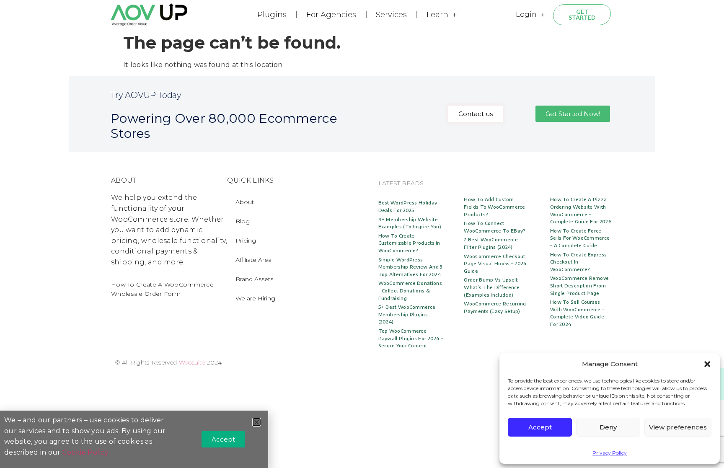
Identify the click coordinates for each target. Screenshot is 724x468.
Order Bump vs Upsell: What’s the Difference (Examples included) (492, 287)
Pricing (245, 240)
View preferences (678, 427)
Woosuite (192, 362)
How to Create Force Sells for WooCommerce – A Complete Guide (580, 238)
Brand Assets (254, 279)
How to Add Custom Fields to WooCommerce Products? (494, 207)
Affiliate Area (253, 260)
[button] (707, 364)
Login (526, 14)
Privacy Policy (609, 453)
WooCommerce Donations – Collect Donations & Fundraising (410, 290)
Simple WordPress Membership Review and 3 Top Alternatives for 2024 (410, 267)
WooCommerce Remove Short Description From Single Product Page (579, 285)
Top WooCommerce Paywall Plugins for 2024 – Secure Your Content (410, 338)
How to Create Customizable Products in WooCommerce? (409, 243)
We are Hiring (255, 298)
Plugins (272, 14)
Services (391, 14)
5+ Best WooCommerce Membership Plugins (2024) (407, 314)
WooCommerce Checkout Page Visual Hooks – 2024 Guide (495, 263)
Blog (242, 221)
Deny (608, 427)
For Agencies (331, 14)
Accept (540, 427)
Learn (437, 14)
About (244, 202)
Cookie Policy (85, 452)
